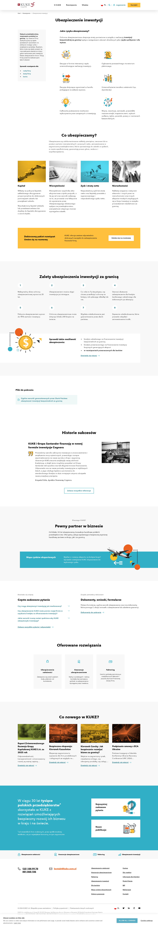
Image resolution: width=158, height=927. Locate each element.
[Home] (29, 5)
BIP (124, 885)
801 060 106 (29, 871)
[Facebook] (134, 908)
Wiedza (85, 5)
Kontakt (125, 894)
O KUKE (57, 5)
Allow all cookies (127, 920)
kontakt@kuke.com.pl (65, 868)
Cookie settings (147, 920)
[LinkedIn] (129, 908)
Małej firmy (27, 71)
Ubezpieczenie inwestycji (100, 881)
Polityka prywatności (60, 908)
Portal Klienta (127, 881)
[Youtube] (139, 908)
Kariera (125, 868)
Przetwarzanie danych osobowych (82, 908)
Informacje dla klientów (131, 877)
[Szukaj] (109, 5)
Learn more (17, 923)
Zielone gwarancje (97, 894)
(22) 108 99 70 (30, 868)
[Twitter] (123, 908)
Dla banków (95, 885)
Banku (25, 77)
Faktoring (94, 877)
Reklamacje (127, 890)
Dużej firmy (27, 74)
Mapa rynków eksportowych (101, 890)
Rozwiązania (71, 5)
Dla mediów (127, 873)
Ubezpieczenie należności (100, 868)
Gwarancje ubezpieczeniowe (101, 873)
